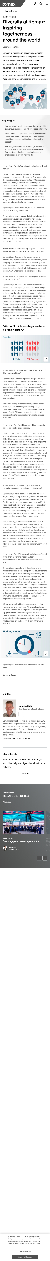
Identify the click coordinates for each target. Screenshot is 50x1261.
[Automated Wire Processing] (9, 3)
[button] (25, 1250)
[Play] (25, 96)
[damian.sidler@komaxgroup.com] (21, 714)
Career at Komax (9, 675)
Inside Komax (8, 838)
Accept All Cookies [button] (25, 1257)
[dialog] (25, 1247)
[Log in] (35, 3)
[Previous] (39, 858)
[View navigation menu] (46, 3)
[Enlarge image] (45, 359)
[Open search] (40, 3)
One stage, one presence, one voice (21, 841)
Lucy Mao (12, 847)
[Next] (45, 858)
